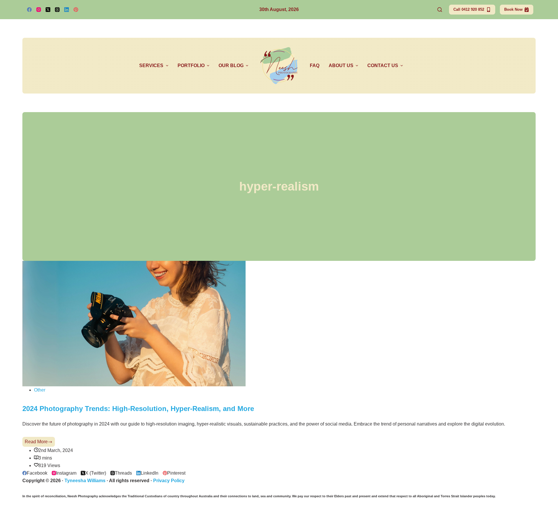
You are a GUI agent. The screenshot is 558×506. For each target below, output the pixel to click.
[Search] (439, 9)
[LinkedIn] (66, 9)
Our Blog (231, 65)
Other (39, 389)
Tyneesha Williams (85, 480)
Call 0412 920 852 (468, 9)
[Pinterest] (76, 9)
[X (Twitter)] (48, 9)
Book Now (513, 9)
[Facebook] (29, 9)
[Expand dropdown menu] (167, 65)
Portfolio (191, 65)
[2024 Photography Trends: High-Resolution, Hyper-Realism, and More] (134, 323)
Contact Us (382, 65)
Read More (40, 443)
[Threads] (57, 9)
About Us (341, 65)
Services (151, 65)
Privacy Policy (169, 480)
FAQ (314, 65)
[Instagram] (38, 9)
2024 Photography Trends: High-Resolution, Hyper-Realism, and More (138, 408)
